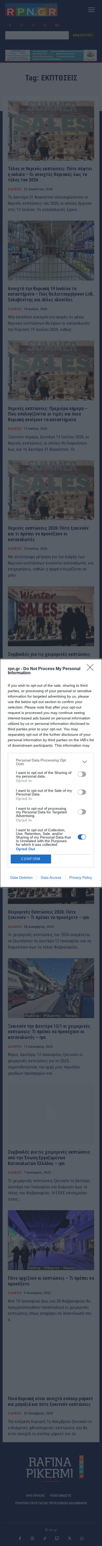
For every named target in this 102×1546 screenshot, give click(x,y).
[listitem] (51, 762)
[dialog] (51, 773)
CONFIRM (31, 859)
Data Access (51, 877)
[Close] (92, 669)
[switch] (82, 774)
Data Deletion (21, 877)
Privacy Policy (80, 877)
